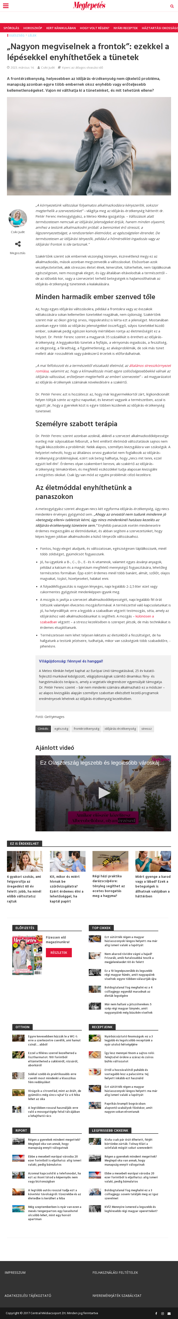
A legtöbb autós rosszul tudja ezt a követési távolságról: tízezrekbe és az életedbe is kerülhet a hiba (54, 1194)
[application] (103, 793)
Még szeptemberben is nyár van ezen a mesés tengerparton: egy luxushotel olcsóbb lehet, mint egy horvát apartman (54, 1213)
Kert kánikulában (61, 28)
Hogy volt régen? (94, 28)
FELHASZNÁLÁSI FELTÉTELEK (115, 1272)
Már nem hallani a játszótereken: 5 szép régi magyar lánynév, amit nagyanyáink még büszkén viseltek (129, 1009)
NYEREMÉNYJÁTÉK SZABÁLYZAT (117, 1295)
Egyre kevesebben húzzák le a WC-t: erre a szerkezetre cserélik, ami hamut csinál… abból (54, 1041)
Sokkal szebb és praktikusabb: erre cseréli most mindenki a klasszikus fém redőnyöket (52, 1078)
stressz (146, 728)
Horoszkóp (32, 28)
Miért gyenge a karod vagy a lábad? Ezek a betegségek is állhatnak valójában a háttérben (153, 887)
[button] (103, 793)
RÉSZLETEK (59, 952)
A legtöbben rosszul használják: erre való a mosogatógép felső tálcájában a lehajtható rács (54, 1112)
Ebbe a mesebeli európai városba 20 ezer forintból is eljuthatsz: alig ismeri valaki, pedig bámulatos (54, 1161)
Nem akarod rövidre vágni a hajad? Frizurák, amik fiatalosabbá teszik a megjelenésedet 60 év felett (129, 958)
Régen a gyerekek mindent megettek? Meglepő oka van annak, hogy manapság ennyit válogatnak (54, 1144)
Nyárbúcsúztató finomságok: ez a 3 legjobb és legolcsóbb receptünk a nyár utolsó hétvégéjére (129, 1041)
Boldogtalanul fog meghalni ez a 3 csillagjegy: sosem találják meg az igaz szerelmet (131, 1194)
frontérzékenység (86, 728)
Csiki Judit (48, 67)
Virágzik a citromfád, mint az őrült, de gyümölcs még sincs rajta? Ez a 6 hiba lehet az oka (54, 1095)
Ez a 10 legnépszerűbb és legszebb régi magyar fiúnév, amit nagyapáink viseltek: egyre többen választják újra (130, 975)
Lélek (32, 35)
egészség (61, 728)
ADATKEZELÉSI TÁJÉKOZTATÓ (28, 1295)
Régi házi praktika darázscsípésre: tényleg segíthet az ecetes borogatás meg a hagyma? (108, 886)
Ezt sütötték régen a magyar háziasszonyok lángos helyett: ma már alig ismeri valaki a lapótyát (131, 941)
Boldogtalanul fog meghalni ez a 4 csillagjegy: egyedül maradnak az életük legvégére (129, 992)
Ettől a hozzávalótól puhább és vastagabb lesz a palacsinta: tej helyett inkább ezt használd (126, 1074)
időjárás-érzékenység (120, 728)
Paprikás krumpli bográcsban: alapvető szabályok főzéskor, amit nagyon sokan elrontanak (129, 1108)
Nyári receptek (126, 28)
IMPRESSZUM (15, 1272)
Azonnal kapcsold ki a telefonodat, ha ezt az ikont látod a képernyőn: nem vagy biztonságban (54, 1178)
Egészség (17, 35)
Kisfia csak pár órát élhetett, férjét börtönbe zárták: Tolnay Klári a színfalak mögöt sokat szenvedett (129, 1144)
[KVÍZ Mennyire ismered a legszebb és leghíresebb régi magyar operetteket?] (95, 1208)
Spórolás (11, 28)
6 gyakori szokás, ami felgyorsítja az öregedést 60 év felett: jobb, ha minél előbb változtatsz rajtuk (24, 889)
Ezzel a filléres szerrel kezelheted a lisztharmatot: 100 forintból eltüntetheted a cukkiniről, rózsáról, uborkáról (53, 1059)
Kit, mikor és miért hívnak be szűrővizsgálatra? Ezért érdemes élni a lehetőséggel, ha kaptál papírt (66, 889)
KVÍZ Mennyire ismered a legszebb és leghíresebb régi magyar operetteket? (131, 1209)
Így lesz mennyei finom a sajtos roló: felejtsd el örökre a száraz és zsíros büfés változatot (129, 1057)
